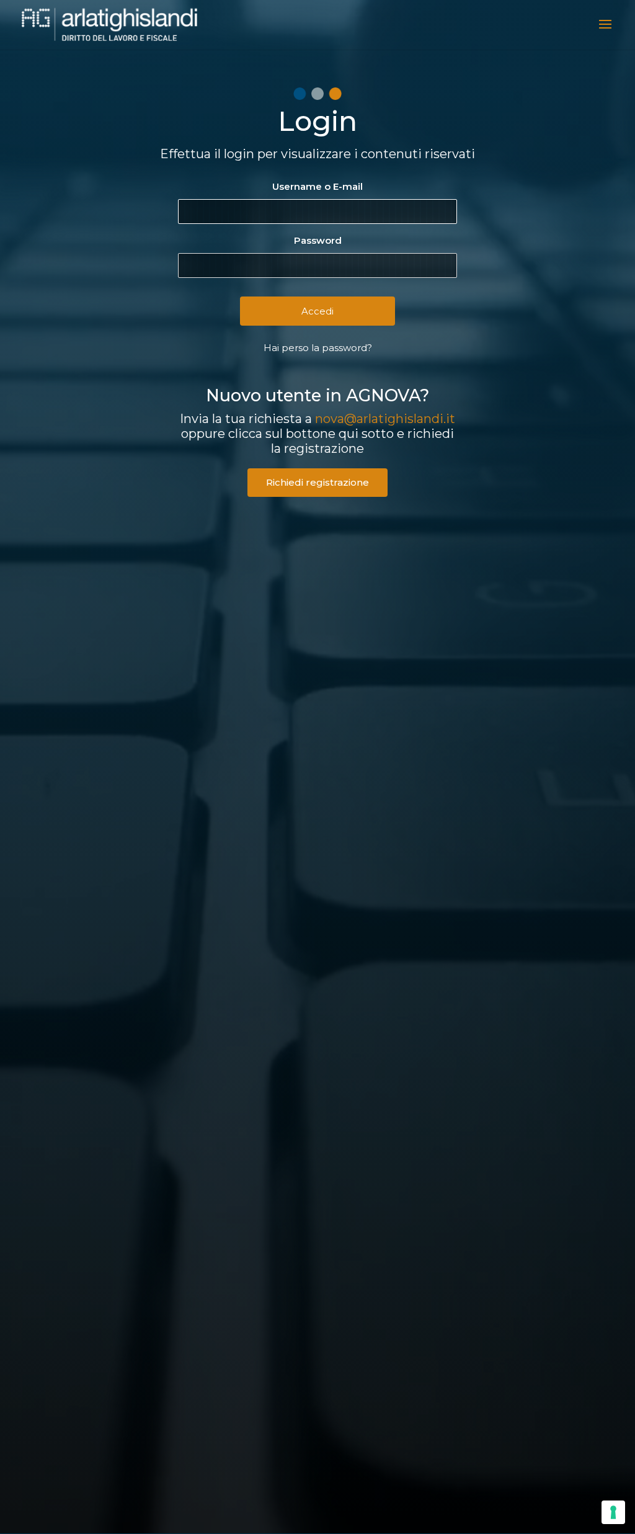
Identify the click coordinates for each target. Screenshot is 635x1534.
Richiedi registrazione (317, 482)
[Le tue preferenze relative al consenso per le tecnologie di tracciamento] (613, 1512)
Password (318, 240)
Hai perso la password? (318, 348)
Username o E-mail (317, 186)
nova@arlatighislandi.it (385, 418)
